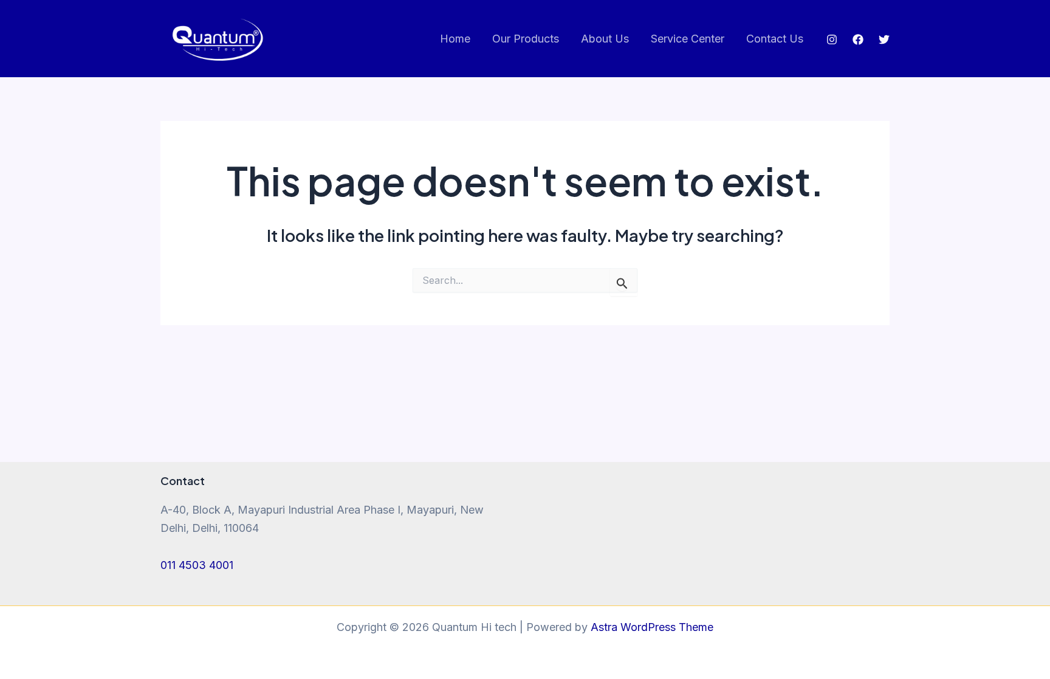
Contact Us (774, 38)
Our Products (525, 38)
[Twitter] (884, 39)
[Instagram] (831, 39)
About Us (605, 38)
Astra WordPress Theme (652, 627)
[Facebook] (858, 39)
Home (455, 38)
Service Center (687, 38)
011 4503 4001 (196, 565)
